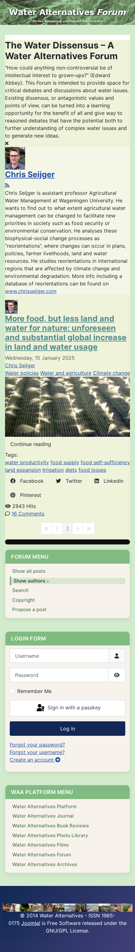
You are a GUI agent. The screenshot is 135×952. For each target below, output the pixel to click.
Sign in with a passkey (73, 707)
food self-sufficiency (105, 462)
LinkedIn (111, 481)
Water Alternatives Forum (41, 855)
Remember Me (34, 691)
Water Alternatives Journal (43, 816)
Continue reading (30, 444)
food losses (92, 470)
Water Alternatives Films (40, 845)
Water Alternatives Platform (44, 806)
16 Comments (28, 513)
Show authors (29, 581)
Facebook (29, 481)
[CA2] (67, 406)
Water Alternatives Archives (44, 864)
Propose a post (29, 609)
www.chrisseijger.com (31, 291)
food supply (65, 462)
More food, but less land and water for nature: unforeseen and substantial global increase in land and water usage (66, 333)
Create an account (32, 760)
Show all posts (29, 571)
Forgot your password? (37, 744)
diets (71, 470)
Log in (67, 728)
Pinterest (28, 495)
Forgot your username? (37, 752)
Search (20, 590)
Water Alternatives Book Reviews (50, 826)
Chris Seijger (30, 174)
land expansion (23, 470)
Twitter (71, 481)
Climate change (111, 373)
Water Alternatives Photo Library (50, 835)
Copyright (23, 600)
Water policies (22, 373)
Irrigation (53, 470)
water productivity (27, 462)
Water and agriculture (65, 373)
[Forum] (67, 12)
